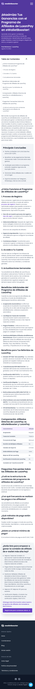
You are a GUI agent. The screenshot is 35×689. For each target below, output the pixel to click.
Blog (2, 646)
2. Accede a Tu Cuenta (9, 73)
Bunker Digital (23, 685)
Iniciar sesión (5, 650)
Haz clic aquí (7, 216)
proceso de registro (8, 204)
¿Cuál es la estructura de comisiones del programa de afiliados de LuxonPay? (14, 109)
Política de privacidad (8, 666)
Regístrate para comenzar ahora (16, 610)
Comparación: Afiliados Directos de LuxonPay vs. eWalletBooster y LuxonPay (14, 95)
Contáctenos (6, 641)
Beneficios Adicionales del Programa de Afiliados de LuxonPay (14, 82)
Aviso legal (5, 661)
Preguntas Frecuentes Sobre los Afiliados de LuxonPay (13, 102)
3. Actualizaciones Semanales (11, 77)
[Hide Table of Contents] (26, 59)
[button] (32, 4)
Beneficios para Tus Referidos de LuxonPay (12, 88)
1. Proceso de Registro (9, 70)
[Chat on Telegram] (30, 684)
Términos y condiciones (9, 671)
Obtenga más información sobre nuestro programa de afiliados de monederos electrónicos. (17, 604)
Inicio (3, 636)
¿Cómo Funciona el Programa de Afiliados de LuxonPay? (13, 65)
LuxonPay (15, 47)
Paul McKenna (6, 47)
